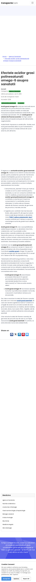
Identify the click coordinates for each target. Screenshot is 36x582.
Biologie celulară (8, 514)
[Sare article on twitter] (16, 335)
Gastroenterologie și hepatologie (14, 511)
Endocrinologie (8, 518)
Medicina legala (8, 524)
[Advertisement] (18, 34)
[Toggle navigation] (32, 3)
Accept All (6, 579)
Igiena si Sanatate (14, 91)
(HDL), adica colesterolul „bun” (21, 217)
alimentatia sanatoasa (9, 103)
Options (16, 579)
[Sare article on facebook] (12, 335)
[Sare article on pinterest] (23, 335)
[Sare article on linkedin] (19, 335)
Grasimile (21, 103)
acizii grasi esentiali (24, 301)
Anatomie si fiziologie (10, 507)
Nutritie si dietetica (9, 504)
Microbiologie (7, 528)
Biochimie (6, 521)
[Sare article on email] (27, 335)
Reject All (26, 579)
